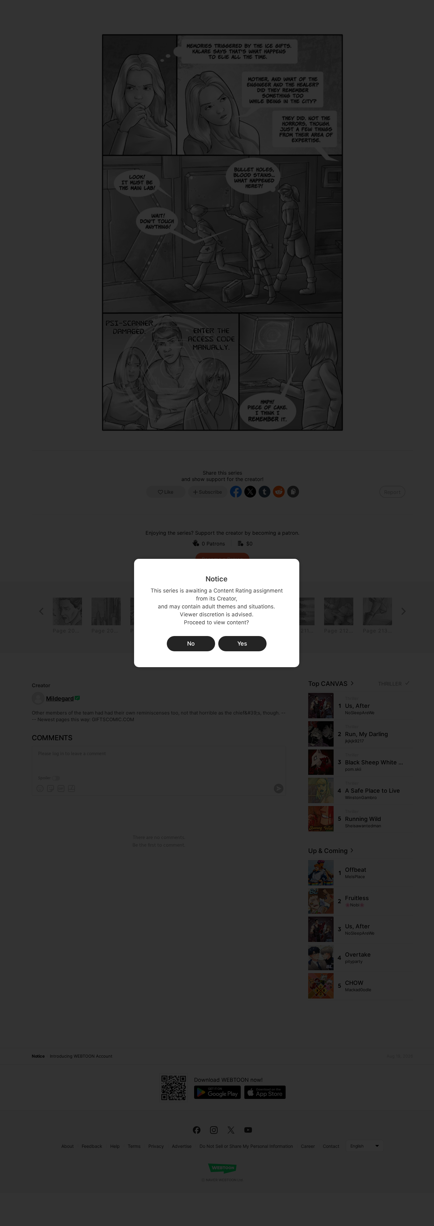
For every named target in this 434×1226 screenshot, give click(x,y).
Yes (242, 643)
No (191, 643)
